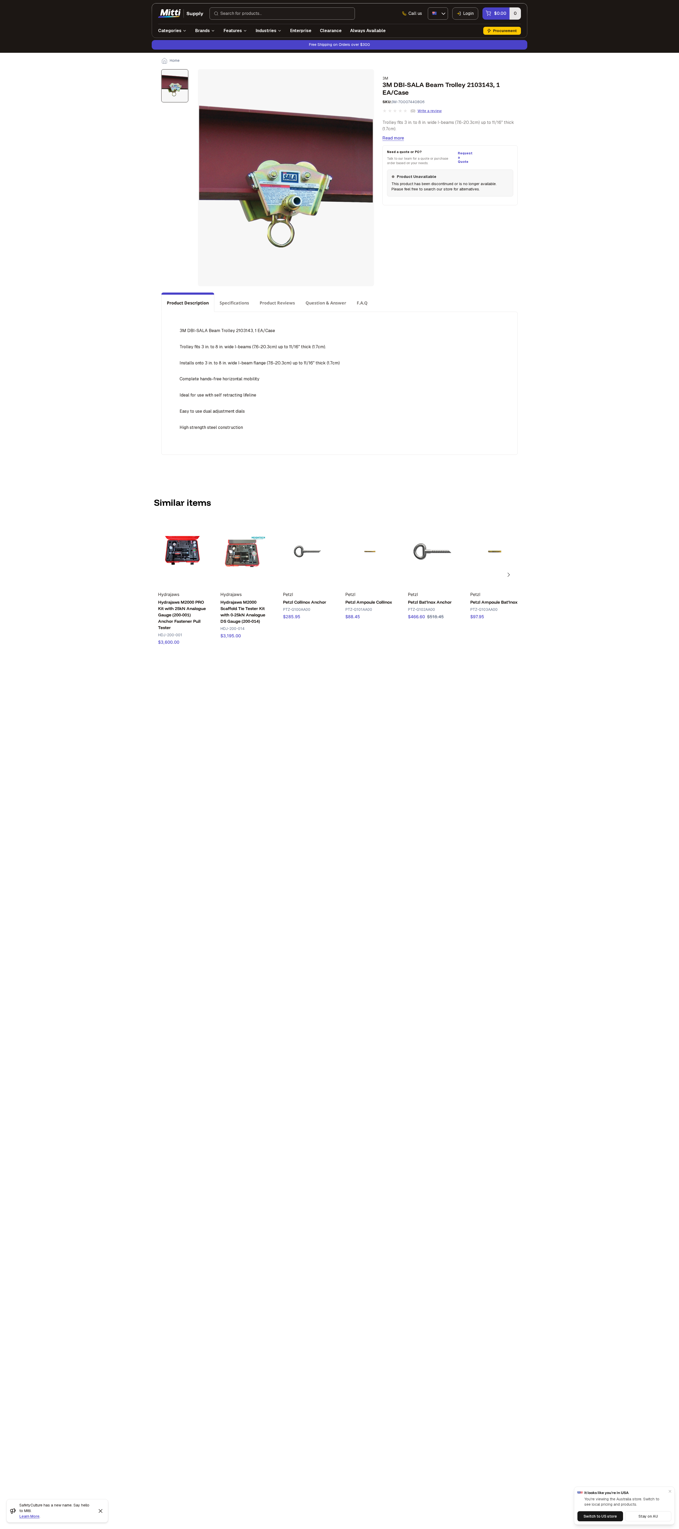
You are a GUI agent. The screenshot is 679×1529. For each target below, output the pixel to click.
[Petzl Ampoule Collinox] (369, 551)
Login (468, 13)
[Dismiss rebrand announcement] (100, 1511)
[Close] (670, 1491)
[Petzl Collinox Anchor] (307, 551)
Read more (393, 138)
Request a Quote (464, 157)
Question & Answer (326, 303)
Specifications (234, 303)
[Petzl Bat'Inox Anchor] (432, 551)
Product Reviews (277, 303)
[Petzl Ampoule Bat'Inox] (494, 551)
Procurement (505, 30)
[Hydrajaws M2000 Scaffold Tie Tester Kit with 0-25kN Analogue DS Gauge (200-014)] (244, 551)
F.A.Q (362, 303)
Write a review (429, 110)
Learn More (29, 1516)
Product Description (188, 303)
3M (385, 78)
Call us (415, 13)
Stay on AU (648, 1516)
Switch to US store (600, 1516)
